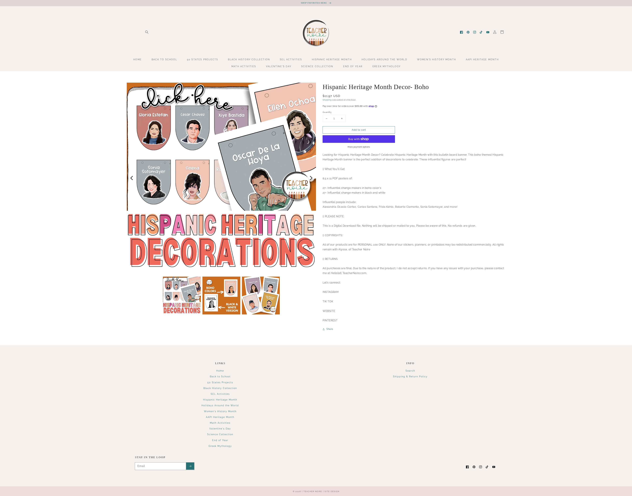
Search (410, 370)
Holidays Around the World (220, 405)
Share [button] (329, 329)
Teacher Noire (312, 491)
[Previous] (132, 178)
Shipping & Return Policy (410, 376)
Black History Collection (220, 388)
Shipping (327, 100)
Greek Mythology (220, 446)
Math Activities (220, 423)
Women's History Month (220, 411)
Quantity (327, 112)
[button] (146, 32)
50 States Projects (220, 382)
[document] (221, 178)
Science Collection (220, 434)
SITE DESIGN (332, 491)
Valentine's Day (220, 428)
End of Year (220, 440)
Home (220, 370)
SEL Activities (220, 394)
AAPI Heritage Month (220, 417)
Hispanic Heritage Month (220, 399)
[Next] (310, 178)
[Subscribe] (190, 466)
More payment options (359, 147)
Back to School (220, 376)
